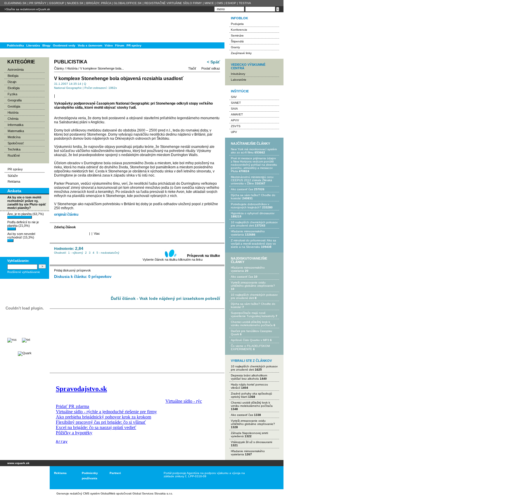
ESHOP (231, 3)
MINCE (209, 3)
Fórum (119, 45)
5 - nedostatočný (107, 252)
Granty (235, 47)
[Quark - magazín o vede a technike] (25, 353)
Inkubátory (238, 73)
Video (109, 45)
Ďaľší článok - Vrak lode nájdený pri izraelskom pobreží (165, 298)
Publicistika (15, 45)
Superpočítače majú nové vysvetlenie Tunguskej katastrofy (253, 314)
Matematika (16, 131)
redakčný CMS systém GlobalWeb (92, 493)
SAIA (234, 108)
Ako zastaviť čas (242, 189)
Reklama (14, 181)
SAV (234, 96)
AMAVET (237, 114)
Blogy (46, 45)
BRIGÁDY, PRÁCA (98, 3)
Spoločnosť (16, 143)
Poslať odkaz (210, 68)
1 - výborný (75, 252)
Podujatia (237, 23)
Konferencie (239, 29)
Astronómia (16, 69)
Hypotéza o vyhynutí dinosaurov (252, 213)
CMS (220, 3)
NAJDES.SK (75, 3)
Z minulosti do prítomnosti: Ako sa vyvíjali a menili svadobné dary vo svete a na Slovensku (253, 243)
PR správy (134, 45)
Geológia (14, 106)
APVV (235, 120)
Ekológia (14, 88)
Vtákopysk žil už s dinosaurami (251, 442)
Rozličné (14, 155)
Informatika (15, 125)
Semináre (237, 35)
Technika (14, 149)
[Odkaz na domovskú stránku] (23, 27)
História (13, 112)
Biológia (13, 75)
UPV (234, 132)
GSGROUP (56, 3)
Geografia (15, 100)
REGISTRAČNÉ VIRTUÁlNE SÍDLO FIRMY (173, 3)
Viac (97, 233)
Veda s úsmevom (90, 45)
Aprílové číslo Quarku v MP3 (250, 340)
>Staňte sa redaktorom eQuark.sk (27, 9)
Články (59, 68)
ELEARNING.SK (15, 3)
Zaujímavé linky (241, 53)
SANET (236, 102)
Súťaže (13, 175)
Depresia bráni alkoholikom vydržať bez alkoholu (249, 377)
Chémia (13, 118)
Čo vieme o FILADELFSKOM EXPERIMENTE (250, 347)
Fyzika (12, 94)
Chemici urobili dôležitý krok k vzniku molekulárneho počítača (252, 323)
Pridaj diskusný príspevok (72, 270)
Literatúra (33, 45)
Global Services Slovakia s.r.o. (152, 493)
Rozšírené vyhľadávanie (23, 272)
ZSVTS (236, 126)
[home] (22, 477)
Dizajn (12, 82)
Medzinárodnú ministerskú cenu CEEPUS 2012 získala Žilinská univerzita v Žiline (252, 180)
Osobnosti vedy (64, 45)
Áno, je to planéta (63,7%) (25, 214)
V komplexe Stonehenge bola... (102, 68)
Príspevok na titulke (203, 256)
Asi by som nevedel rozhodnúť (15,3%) (21, 235)
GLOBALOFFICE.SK (128, 3)
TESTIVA (245, 3)
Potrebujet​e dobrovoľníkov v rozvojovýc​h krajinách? (250, 206)
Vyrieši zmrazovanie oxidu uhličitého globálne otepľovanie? (253, 284)
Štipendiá (237, 41)
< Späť (213, 62)
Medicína (14, 137)
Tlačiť (192, 68)
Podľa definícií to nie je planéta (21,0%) (23, 223)
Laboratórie (238, 79)
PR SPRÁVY (37, 3)
